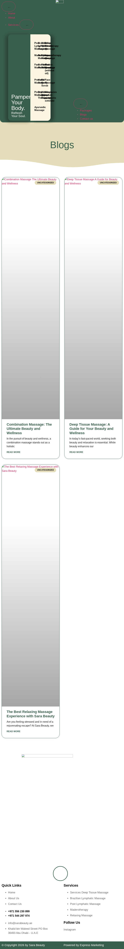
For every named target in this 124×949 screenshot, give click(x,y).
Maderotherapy (34, 55)
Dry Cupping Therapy (38, 95)
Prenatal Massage (34, 81)
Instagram (70, 929)
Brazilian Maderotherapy (41, 44)
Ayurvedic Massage (34, 108)
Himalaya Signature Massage (41, 95)
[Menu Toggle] (9, 6)
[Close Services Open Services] (26, 25)
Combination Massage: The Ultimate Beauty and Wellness (29, 428)
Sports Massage (41, 56)
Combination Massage (38, 66)
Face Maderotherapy (34, 66)
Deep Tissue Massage (45, 46)
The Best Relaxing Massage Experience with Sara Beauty (31, 714)
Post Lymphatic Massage (34, 46)
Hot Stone (38, 81)
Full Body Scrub (41, 82)
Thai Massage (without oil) (45, 69)
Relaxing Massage (38, 56)
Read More (13, 452)
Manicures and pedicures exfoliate (45, 96)
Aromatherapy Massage (45, 56)
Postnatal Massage (34, 93)
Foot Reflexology (41, 66)
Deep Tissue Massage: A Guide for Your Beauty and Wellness (91, 428)
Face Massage (45, 81)
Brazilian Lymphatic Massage (38, 46)
